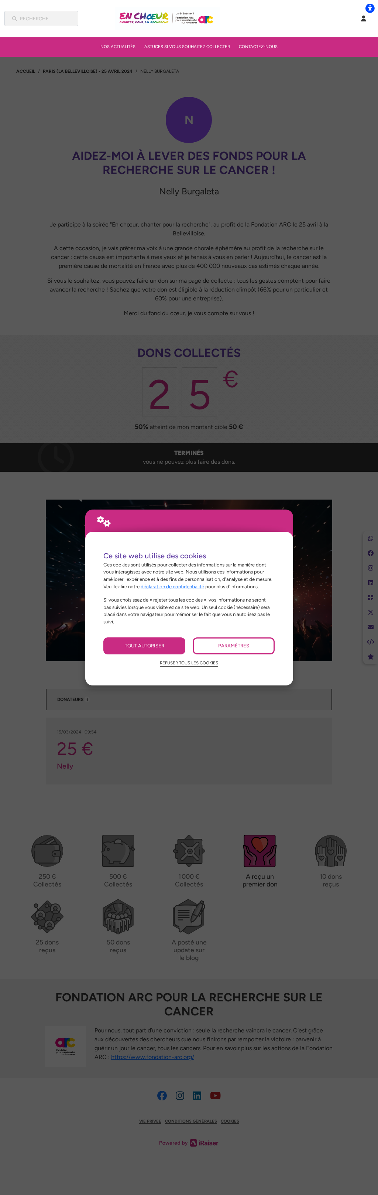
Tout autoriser (144, 645)
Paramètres (233, 645)
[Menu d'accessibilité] (369, 8)
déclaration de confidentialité (172, 586)
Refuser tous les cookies (189, 662)
